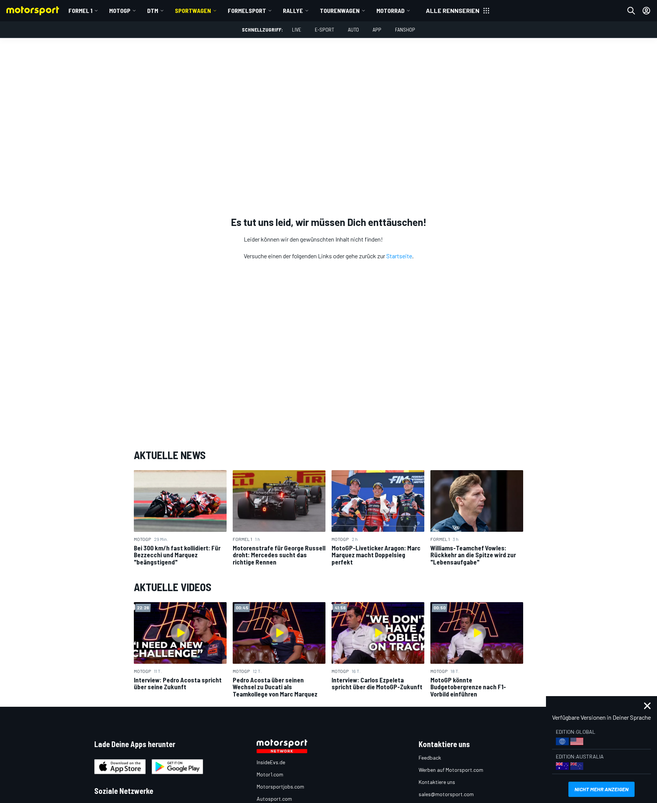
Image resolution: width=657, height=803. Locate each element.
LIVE (296, 29)
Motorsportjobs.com (280, 786)
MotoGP (119, 10)
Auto (353, 29)
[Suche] (631, 10)
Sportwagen (193, 10)
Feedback (430, 757)
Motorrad (390, 10)
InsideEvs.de (271, 762)
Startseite (399, 255)
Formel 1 (80, 10)
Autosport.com (274, 798)
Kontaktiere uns (437, 782)
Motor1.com (270, 774)
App (377, 29)
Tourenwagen (340, 10)
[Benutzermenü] (646, 10)
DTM (152, 10)
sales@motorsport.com (446, 794)
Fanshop (405, 29)
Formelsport (247, 10)
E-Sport (324, 29)
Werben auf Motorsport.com (451, 769)
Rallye (293, 10)
